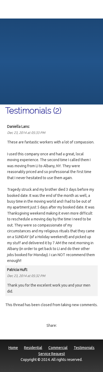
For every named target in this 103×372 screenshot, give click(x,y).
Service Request (51, 354)
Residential (33, 348)
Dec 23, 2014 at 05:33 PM (26, 132)
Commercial (58, 348)
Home (13, 348)
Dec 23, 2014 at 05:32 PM (26, 276)
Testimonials (84, 348)
